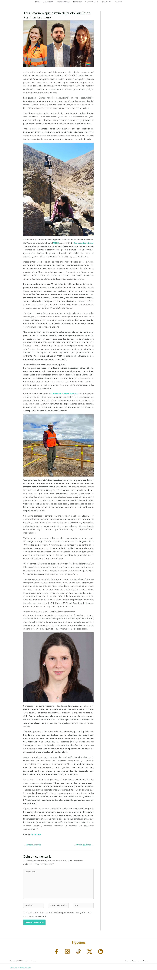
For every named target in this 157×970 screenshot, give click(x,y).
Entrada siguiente (84, 845)
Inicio (37, 2)
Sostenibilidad (91, 2)
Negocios (77, 2)
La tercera (36, 834)
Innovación (106, 2)
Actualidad (48, 2)
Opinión (118, 2)
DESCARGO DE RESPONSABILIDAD (20, 968)
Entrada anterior (32, 845)
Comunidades (63, 2)
